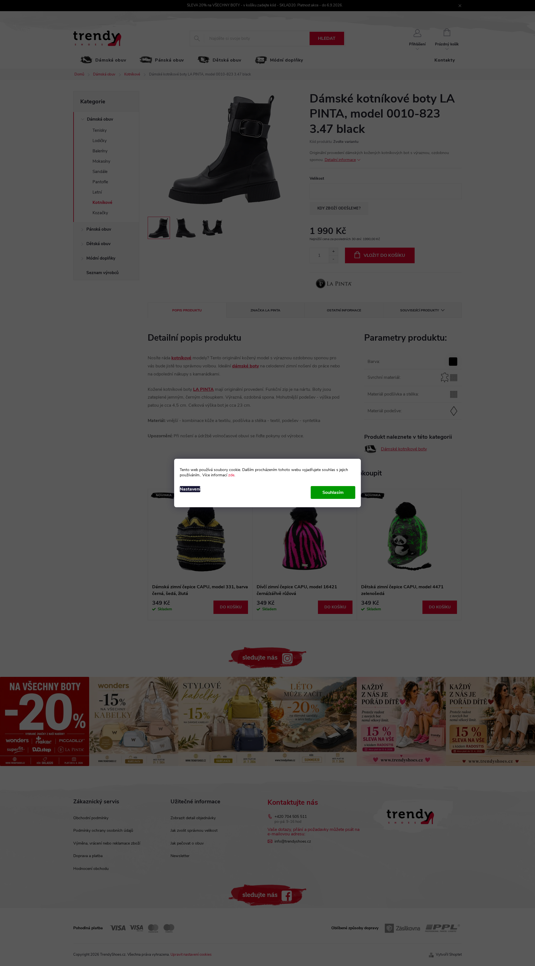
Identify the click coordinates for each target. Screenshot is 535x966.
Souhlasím (333, 492)
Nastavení (190, 489)
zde (231, 475)
